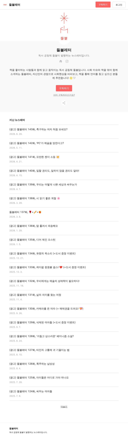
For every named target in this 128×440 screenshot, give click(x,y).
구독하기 (103, 4)
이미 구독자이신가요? (64, 95)
